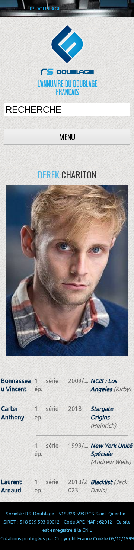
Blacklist (101, 482)
